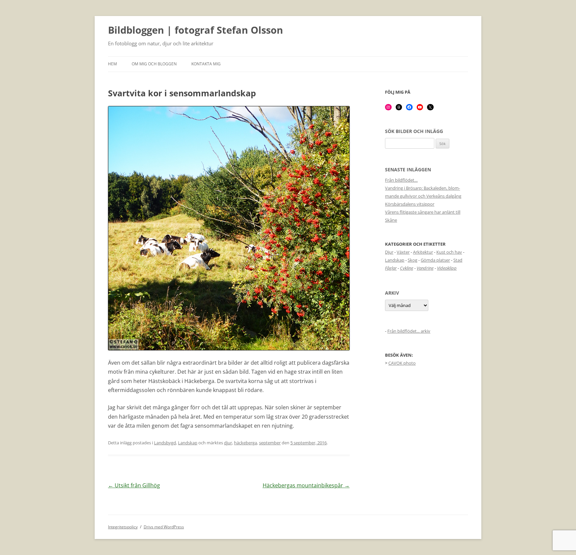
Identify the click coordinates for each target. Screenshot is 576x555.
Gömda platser (435, 260)
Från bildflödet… (401, 180)
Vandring (425, 268)
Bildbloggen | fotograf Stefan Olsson (195, 30)
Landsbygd (165, 443)
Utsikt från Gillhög (134, 485)
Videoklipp (447, 268)
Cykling (406, 268)
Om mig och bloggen (154, 64)
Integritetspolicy (123, 527)
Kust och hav (449, 252)
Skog (412, 260)
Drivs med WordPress (164, 527)
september (270, 443)
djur (228, 443)
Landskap (187, 443)
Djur (389, 252)
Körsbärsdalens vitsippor (409, 204)
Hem (112, 64)
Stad (457, 260)
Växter (403, 252)
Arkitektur (423, 252)
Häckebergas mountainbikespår (306, 485)
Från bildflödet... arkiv (408, 331)
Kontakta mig (206, 64)
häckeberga (245, 443)
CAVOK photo (402, 363)
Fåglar (391, 268)
